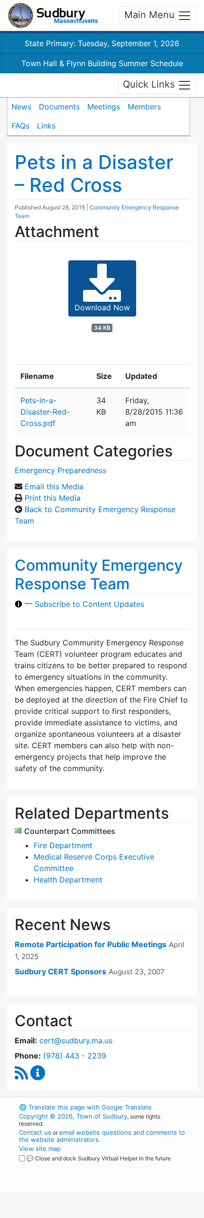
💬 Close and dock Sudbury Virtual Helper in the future (99, 1158)
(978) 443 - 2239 (74, 1055)
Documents (59, 106)
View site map (40, 1148)
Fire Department (63, 845)
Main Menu (150, 14)
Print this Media (53, 498)
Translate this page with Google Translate (85, 1107)
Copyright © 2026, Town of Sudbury (73, 1116)
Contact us (35, 1132)
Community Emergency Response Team (99, 574)
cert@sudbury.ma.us (75, 1040)
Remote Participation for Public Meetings (91, 944)
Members (144, 106)
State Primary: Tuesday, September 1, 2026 (102, 43)
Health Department (68, 879)
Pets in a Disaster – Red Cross (94, 173)
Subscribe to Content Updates (89, 604)
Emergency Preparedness (60, 470)
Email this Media (54, 486)
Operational (77, 1212)
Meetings (103, 106)
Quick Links (150, 84)
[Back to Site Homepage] (53, 15)
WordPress (61, 1167)
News (21, 106)
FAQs (20, 125)
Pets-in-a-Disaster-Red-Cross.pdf (45, 412)
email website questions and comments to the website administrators (102, 1136)
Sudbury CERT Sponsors (60, 971)
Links (46, 125)
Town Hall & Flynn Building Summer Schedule (102, 63)
